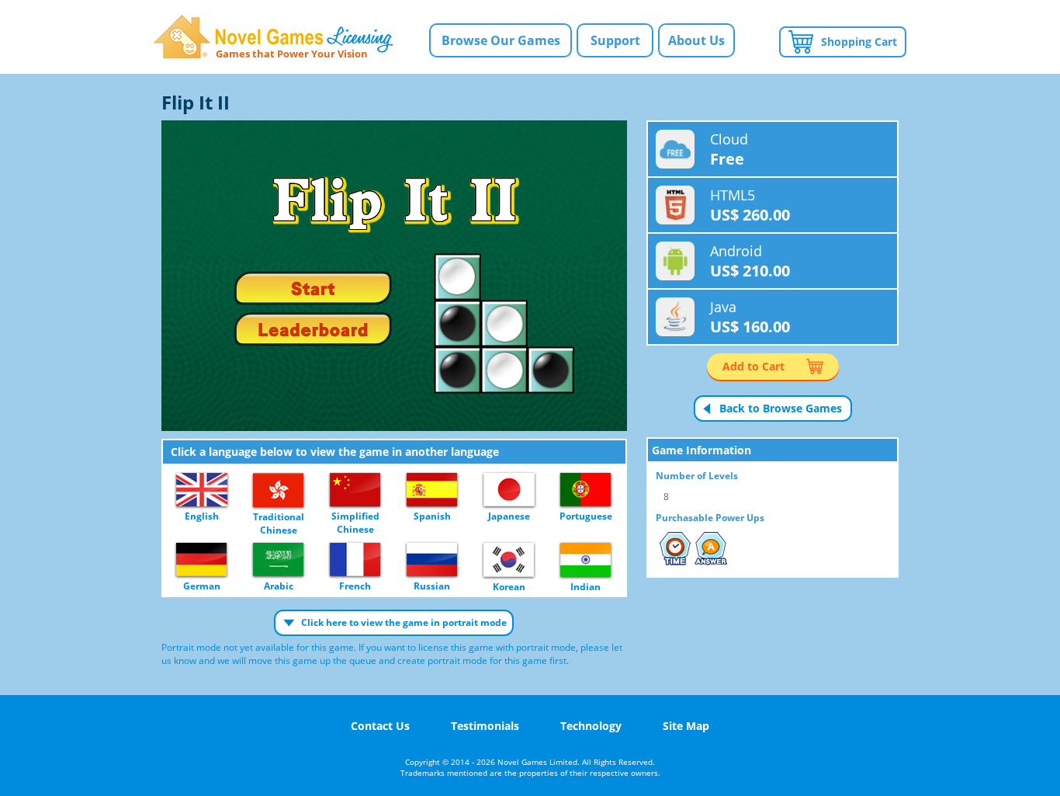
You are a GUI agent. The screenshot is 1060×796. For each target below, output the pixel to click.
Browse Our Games (501, 40)
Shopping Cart (859, 41)
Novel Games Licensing (273, 37)
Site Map (686, 725)
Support (615, 40)
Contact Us (380, 725)
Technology (591, 725)
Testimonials (485, 725)
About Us (696, 40)
